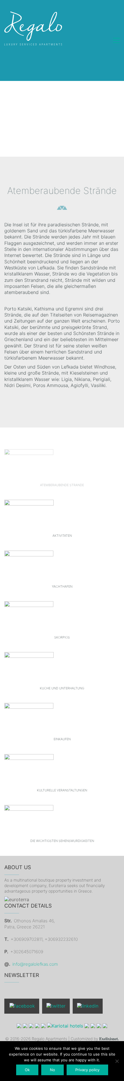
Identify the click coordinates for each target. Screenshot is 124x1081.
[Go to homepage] (33, 40)
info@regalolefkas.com (35, 964)
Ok (27, 1069)
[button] (116, 40)
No (52, 1069)
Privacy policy (87, 1069)
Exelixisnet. (109, 1039)
